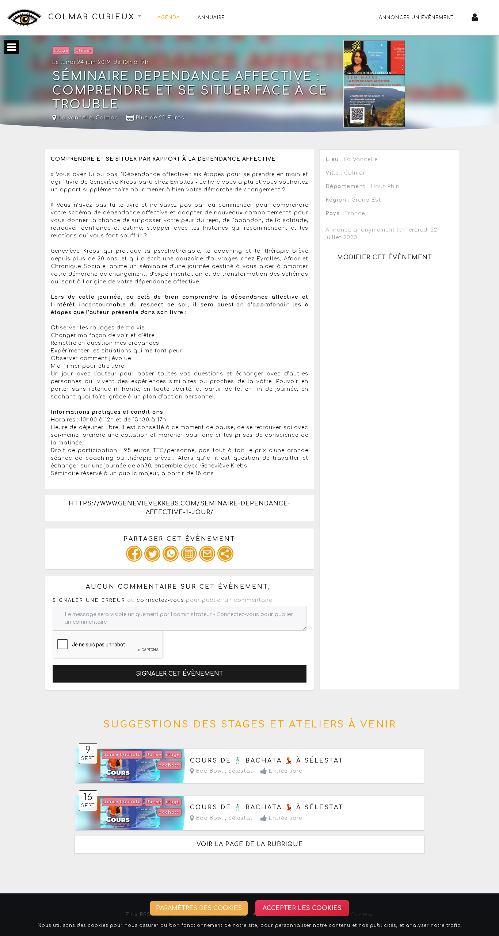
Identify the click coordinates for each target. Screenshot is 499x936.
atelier (83, 50)
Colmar (106, 118)
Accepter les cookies (302, 908)
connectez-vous (160, 600)
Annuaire (211, 17)
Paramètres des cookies (199, 908)
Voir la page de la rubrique (250, 844)
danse (153, 754)
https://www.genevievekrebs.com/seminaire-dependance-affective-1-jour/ (180, 508)
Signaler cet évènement (179, 674)
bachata (169, 765)
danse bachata (122, 754)
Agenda (168, 17)
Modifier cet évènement (384, 257)
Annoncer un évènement (416, 17)
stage (61, 50)
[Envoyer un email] (207, 554)
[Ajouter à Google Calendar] (189, 554)
